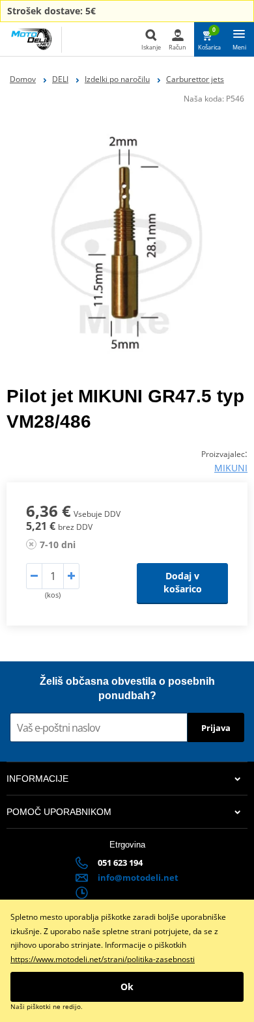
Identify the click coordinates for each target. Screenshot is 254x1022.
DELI (60, 79)
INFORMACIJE (37, 778)
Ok (127, 986)
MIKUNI (230, 468)
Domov (23, 79)
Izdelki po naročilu (117, 79)
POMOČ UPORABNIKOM (59, 812)
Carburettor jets (195, 79)
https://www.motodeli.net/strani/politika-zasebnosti (102, 959)
